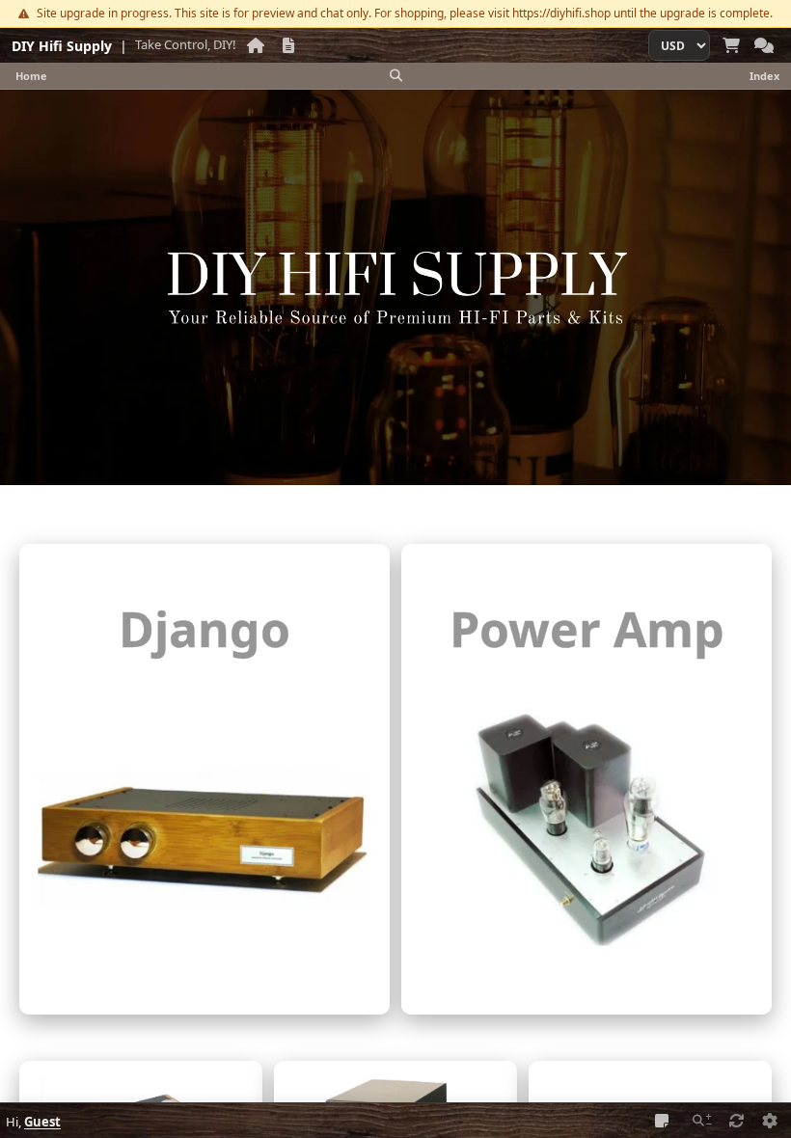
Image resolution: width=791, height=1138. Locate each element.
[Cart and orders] (731, 45)
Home (31, 75)
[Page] (288, 45)
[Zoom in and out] (702, 1120)
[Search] (395, 76)
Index (764, 75)
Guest (42, 1121)
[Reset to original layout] (737, 1120)
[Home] (255, 45)
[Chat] (764, 45)
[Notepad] (661, 1120)
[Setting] (769, 1120)
